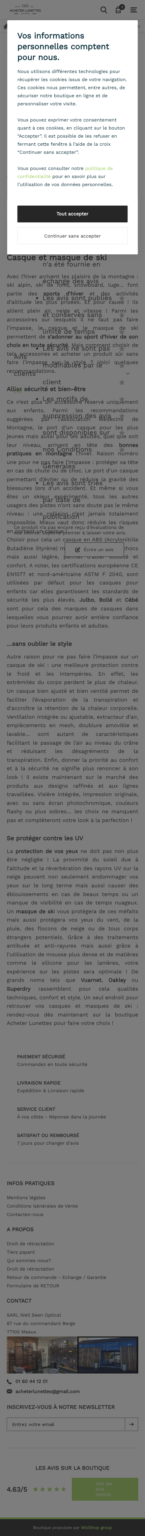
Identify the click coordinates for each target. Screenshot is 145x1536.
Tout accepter (73, 214)
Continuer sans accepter (72, 236)
